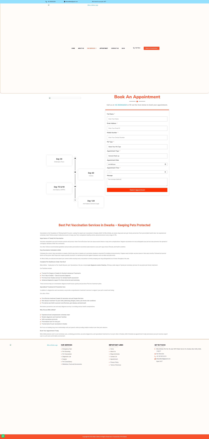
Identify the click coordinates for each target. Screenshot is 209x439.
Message (110, 175)
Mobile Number (112, 133)
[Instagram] (154, 1)
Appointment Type (113, 151)
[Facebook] (157, 1)
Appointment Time (113, 168)
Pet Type (110, 142)
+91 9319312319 (121, 105)
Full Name (110, 114)
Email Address (112, 123)
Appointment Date (113, 160)
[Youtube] (160, 1)
